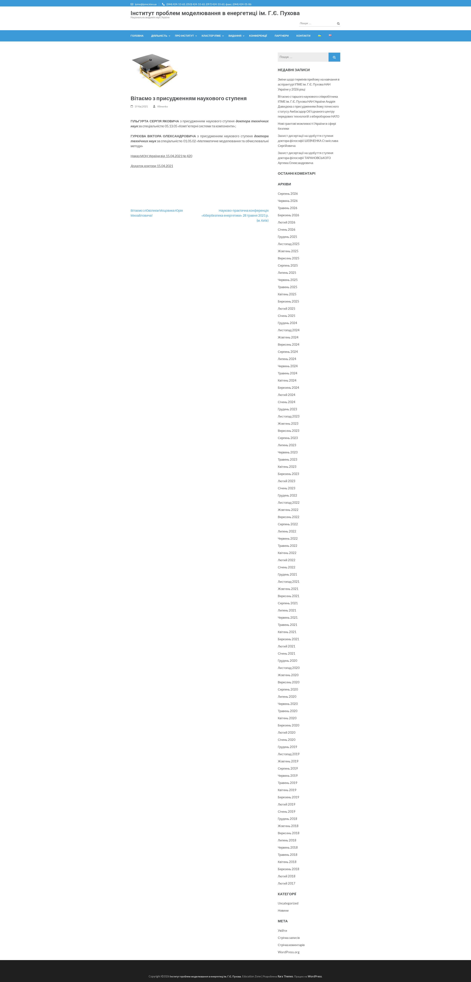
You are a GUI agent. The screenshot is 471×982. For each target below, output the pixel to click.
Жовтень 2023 (288, 423)
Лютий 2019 (286, 804)
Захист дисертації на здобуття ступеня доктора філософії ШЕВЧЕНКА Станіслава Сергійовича (308, 141)
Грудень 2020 (287, 661)
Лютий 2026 (286, 222)
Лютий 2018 (286, 876)
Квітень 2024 (287, 380)
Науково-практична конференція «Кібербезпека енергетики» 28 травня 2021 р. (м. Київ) (235, 215)
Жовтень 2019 (288, 761)
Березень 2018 (288, 869)
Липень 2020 (287, 696)
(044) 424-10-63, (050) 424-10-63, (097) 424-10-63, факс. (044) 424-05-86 (209, 4)
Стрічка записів (289, 938)
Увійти (282, 930)
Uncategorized (288, 903)
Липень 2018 (287, 840)
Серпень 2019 (288, 768)
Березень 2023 (288, 474)
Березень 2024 (288, 387)
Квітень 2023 (287, 467)
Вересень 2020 (288, 682)
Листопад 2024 (289, 330)
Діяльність (159, 35)
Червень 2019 (288, 775)
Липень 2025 (287, 273)
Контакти (303, 35)
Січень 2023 (286, 488)
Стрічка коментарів (291, 945)
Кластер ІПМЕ (211, 35)
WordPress (315, 976)
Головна (137, 35)
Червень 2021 (288, 617)
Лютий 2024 (286, 395)
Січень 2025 (286, 316)
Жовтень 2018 (288, 826)
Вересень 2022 (288, 517)
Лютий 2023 (286, 481)
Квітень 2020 (287, 718)
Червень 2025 (288, 280)
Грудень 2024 (287, 323)
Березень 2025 (288, 301)
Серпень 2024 (288, 352)
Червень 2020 (288, 704)
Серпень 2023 (288, 438)
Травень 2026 (287, 208)
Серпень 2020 (288, 689)
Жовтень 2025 (288, 251)
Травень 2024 (287, 373)
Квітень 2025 (287, 294)
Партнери (282, 35)
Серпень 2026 (288, 193)
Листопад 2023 (289, 416)
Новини (283, 910)
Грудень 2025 (287, 237)
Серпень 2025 (288, 265)
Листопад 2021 (289, 581)
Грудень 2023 (287, 409)
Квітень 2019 (287, 790)
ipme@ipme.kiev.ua (146, 4)
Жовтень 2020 (288, 675)
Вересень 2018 (288, 833)
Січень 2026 (286, 229)
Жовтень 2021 (288, 589)
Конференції (258, 35)
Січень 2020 (286, 740)
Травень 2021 (287, 625)
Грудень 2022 (287, 495)
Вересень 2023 (288, 431)
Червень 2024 (288, 366)
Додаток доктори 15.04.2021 (152, 166)
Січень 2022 (286, 567)
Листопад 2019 (289, 754)
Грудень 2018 (287, 819)
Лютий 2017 (286, 883)
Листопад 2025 (289, 244)
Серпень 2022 (288, 524)
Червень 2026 (288, 201)
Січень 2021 (286, 653)
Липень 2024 (287, 359)
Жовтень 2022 (288, 510)
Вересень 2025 (288, 258)
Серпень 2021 (288, 603)
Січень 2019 (286, 811)
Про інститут (184, 35)
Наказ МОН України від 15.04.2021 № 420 (161, 156)
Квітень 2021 (287, 632)
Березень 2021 (288, 639)
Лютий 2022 (286, 560)
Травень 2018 (287, 855)
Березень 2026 (288, 215)
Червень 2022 (288, 538)
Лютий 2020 (286, 732)
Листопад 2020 (289, 668)
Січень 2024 (286, 402)
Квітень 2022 (287, 553)
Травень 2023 (287, 459)
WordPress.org (289, 952)
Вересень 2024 (288, 344)
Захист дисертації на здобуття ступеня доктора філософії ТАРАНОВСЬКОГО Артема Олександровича (305, 158)
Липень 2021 (287, 610)
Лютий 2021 (286, 646)
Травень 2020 (287, 711)
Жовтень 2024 (288, 337)
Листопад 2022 (289, 502)
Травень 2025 (287, 287)
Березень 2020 (288, 725)
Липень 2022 (287, 531)
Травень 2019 (287, 783)
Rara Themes (285, 976)
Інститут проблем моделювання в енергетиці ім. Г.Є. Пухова (215, 13)
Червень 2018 (288, 847)
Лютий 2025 (286, 308)
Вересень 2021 (288, 596)
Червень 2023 (288, 452)
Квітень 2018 (287, 862)
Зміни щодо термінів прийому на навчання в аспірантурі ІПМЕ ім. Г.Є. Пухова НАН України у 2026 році (308, 84)
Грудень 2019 (287, 747)
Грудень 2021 (287, 574)
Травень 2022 (287, 546)
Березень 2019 (288, 797)
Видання (235, 35)
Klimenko (162, 106)
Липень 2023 (287, 445)
